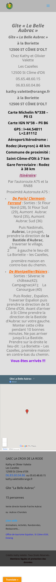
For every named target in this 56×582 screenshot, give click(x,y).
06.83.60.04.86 (15, 475)
